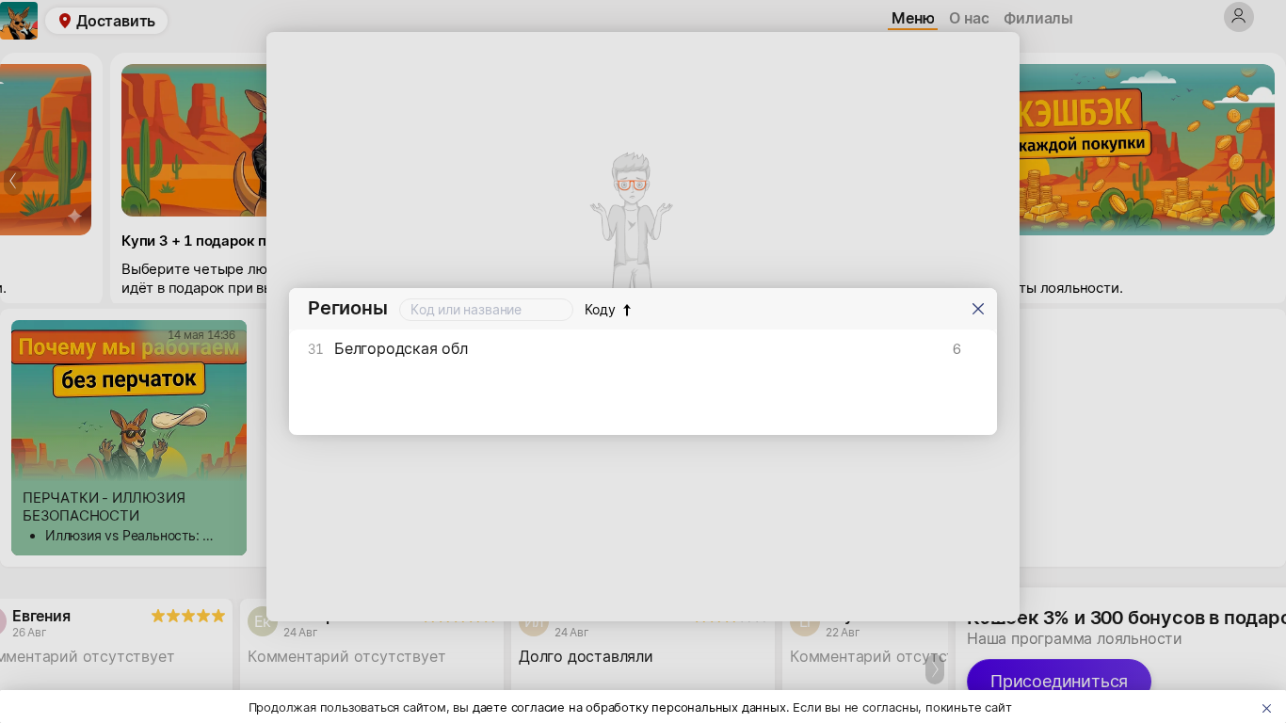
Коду (600, 309)
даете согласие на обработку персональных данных (629, 707)
